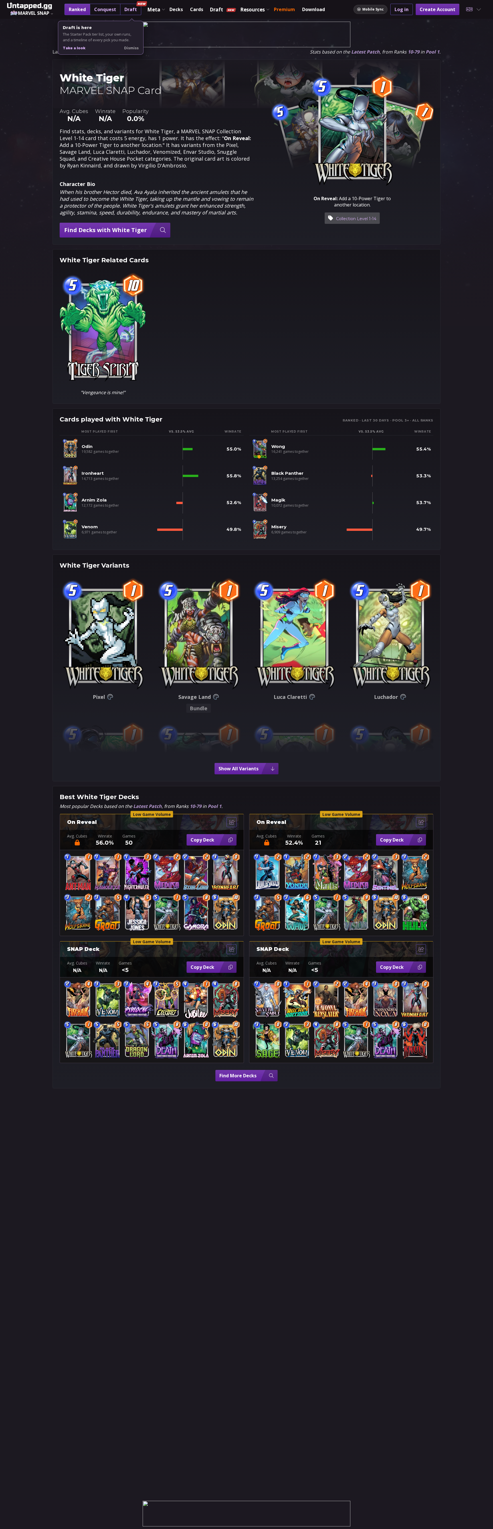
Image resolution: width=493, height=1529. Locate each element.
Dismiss (131, 48)
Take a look (74, 48)
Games (129, 836)
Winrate (105, 836)
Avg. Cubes (77, 836)
